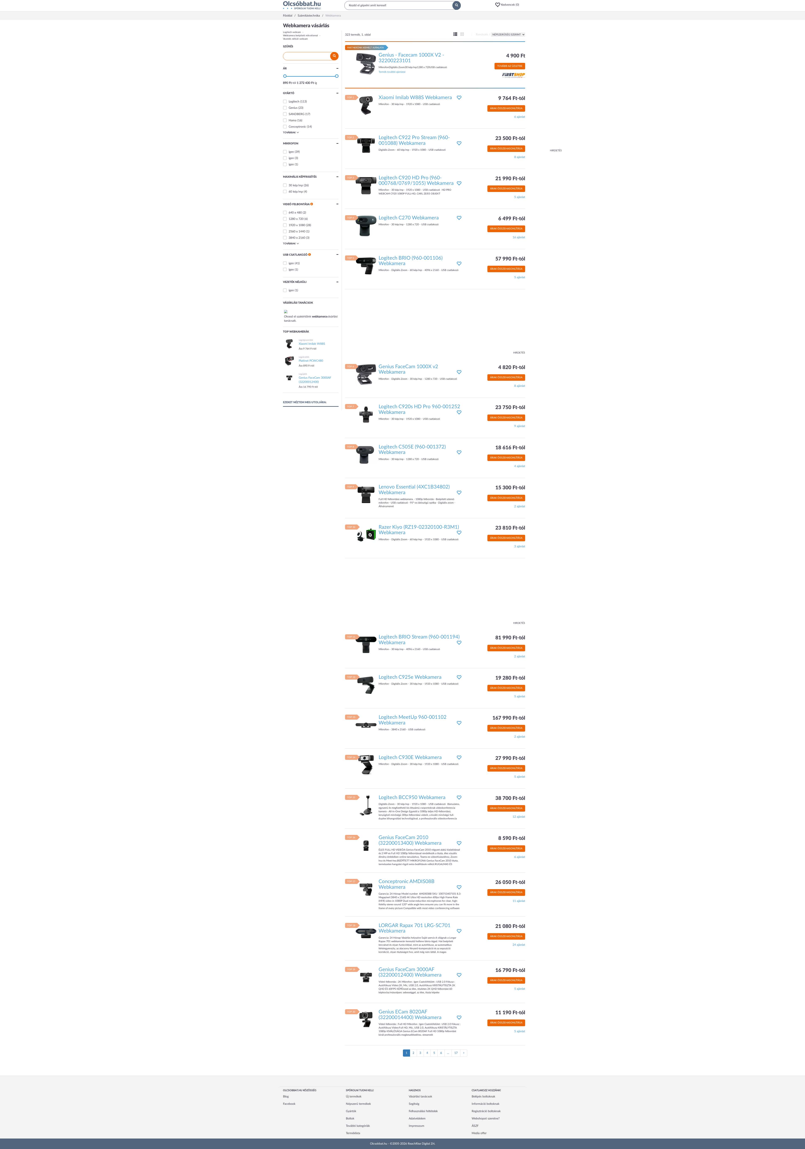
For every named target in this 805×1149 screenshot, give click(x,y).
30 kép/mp (296, 185)
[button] (508, 4)
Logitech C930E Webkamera (410, 757)
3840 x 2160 (297, 237)
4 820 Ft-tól (511, 367)
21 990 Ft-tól (510, 178)
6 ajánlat (519, 116)
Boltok (350, 1118)
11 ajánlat (519, 901)
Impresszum (416, 1125)
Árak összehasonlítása (506, 108)
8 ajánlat (519, 157)
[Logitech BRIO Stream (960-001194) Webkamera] (366, 644)
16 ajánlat (519, 237)
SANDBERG (296, 114)
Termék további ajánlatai (392, 72)
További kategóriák (358, 1125)
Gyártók (351, 1111)
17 (456, 1053)
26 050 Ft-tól (510, 882)
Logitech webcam (292, 32)
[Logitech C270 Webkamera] (366, 225)
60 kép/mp (296, 191)
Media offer (479, 1133)
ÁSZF (475, 1125)
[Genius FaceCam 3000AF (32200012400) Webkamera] (366, 977)
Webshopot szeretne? (486, 1118)
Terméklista (353, 1133)
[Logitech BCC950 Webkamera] (366, 805)
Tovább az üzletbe (509, 66)
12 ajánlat (519, 816)
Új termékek (353, 1096)
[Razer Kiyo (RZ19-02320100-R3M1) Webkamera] (366, 534)
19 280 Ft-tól (510, 678)
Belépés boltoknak (483, 1096)
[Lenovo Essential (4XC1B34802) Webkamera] (366, 494)
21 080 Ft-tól (510, 926)
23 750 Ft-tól (510, 407)
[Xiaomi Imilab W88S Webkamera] (366, 105)
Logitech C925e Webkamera (410, 677)
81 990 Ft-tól (510, 637)
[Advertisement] (545, 86)
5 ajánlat (519, 197)
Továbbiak (289, 132)
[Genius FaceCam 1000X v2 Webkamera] (366, 374)
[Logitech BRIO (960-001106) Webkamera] (366, 265)
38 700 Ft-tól (510, 798)
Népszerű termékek (358, 1103)
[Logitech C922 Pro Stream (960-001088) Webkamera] (366, 145)
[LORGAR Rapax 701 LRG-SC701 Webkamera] (366, 933)
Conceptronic (297, 126)
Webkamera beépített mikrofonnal (300, 35)
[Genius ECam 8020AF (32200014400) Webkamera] (366, 1019)
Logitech (294, 101)
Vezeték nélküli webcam (295, 39)
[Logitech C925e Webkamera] (366, 684)
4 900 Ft (515, 55)
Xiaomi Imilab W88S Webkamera (415, 97)
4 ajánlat (519, 466)
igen (291, 151)
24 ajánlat (519, 944)
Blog (286, 1096)
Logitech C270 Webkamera (409, 217)
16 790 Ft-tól (510, 970)
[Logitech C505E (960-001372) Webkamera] (366, 454)
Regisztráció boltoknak (486, 1111)
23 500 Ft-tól (510, 138)
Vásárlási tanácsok (420, 1096)
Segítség (414, 1103)
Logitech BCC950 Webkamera (412, 797)
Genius (293, 107)
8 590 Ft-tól (511, 838)
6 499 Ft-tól (511, 218)
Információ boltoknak (485, 1103)
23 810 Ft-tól (510, 528)
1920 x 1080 (297, 225)
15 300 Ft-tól (510, 487)
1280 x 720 (296, 219)
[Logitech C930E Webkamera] (366, 765)
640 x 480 (295, 212)
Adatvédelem (417, 1118)
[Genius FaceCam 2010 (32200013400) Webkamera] (366, 845)
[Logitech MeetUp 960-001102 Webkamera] (366, 725)
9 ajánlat (519, 426)
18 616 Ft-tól (510, 447)
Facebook (289, 1103)
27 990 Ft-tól (510, 758)
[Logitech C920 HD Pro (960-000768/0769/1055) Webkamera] (366, 185)
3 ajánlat (519, 546)
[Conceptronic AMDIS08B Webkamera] (366, 889)
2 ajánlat (519, 506)
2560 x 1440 (297, 231)
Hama (292, 120)
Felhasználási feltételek (423, 1111)
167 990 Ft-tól (508, 718)
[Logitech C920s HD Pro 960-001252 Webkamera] (366, 414)
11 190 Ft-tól (510, 1012)
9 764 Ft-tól (511, 98)
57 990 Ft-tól (510, 259)
